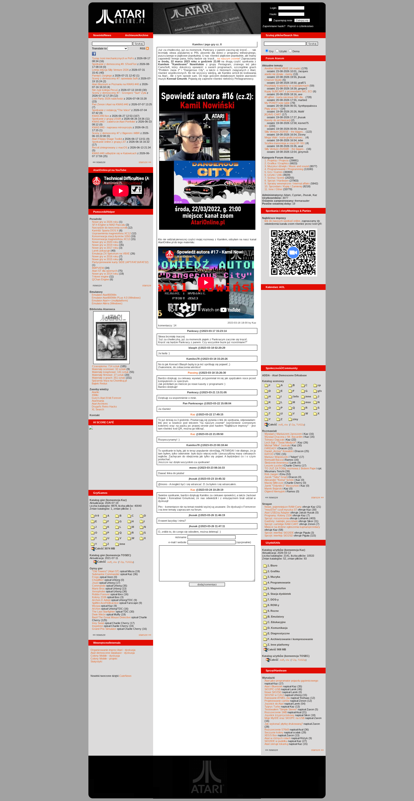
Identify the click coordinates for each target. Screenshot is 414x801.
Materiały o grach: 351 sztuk (108, 377)
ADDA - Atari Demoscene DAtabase (284, 375)
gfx (319, 390)
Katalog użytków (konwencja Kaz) (283, 549)
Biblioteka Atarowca (102, 309)
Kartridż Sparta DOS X (105, 230)
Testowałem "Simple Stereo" (280, 709)
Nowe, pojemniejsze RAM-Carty (283, 506)
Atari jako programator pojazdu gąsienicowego (291, 680)
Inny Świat (98, 623)
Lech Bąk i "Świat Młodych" (280, 442)
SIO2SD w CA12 (274, 695)
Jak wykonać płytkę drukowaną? (283, 723)
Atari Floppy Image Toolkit (107, 138)
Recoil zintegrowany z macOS (109, 147)
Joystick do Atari (274, 703)
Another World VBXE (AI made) (282, 68)
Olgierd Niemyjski (274, 491)
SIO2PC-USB (272, 689)
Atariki (95, 392)
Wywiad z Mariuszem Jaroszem (283, 433)
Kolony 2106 (99, 597)
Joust (95, 582)
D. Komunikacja (277, 627)
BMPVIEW (98, 267)
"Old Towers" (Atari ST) (105, 571)
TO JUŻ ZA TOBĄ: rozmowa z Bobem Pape (290, 468)
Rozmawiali (269, 431)
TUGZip (129, 562)
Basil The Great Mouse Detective (111, 617)
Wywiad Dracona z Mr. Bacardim (283, 436)
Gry (271, 51)
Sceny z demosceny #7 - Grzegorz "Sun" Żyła (119, 92)
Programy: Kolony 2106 (278, 515)
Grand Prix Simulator (104, 628)
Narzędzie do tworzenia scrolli (109, 227)
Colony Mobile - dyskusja (105, 655)
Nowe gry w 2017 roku (105, 247)
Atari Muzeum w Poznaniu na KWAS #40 (115, 84)
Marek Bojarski (273, 488)
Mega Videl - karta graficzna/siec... (284, 137)
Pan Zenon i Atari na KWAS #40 (110, 104)
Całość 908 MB (277, 649)
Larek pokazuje (101, 250)
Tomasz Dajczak (274, 439)
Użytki (283, 51)
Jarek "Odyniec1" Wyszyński (281, 485)
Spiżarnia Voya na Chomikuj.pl (109, 380)
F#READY (270, 448)
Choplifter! (98, 579)
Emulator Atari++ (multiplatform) (110, 300)
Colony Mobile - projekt (104, 658)
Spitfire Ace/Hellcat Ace (105, 602)
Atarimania (98, 400)
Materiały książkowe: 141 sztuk (110, 372)
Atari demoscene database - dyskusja (113, 652)
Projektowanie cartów (276, 700)
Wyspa (96, 605)
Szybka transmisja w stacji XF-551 (284, 143)
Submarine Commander (106, 574)
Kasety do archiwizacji (277, 120)
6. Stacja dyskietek (279, 593)
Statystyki (96, 661)
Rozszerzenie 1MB (275, 712)
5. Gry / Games (273, 172)
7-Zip (121, 562)
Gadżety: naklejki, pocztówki (281, 521)
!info (295, 396)
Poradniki (96, 219)
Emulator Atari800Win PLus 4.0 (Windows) (116, 297)
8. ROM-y (273, 605)
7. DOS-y (273, 599)
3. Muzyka (273, 576)
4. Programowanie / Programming (283, 169)
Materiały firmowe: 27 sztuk (108, 374)
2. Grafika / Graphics (276, 163)
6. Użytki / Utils (273, 174)
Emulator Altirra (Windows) (107, 303)
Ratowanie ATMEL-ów (277, 697)
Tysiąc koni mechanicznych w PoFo (113, 58)
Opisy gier (96, 568)
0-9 (96, 515)
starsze (146, 285)
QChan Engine (100, 279)
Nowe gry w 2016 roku (105, 256)
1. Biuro (272, 565)
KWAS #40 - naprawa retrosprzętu (112, 127)
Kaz (192, 414)
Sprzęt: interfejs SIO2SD (278, 535)
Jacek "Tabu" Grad (275, 477)
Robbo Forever (101, 594)
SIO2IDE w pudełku (275, 741)
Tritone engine (100, 276)
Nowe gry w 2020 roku (105, 242)
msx (308, 402)
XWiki (95, 395)
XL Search (98, 409)
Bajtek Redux (99, 383)
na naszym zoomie (228, 58)
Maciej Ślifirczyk (273, 482)
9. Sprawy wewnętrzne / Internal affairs (287, 183)
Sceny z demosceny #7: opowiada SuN (115, 78)
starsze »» (145, 162)
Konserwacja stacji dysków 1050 (111, 236)
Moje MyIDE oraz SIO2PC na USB (284, 718)
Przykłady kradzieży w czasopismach (286, 85)
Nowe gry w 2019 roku (105, 244)
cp (319, 385)
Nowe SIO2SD (273, 692)
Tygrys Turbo (272, 706)
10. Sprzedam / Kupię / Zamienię (283, 186)
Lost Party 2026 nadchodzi (107, 98)
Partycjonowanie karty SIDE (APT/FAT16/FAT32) (120, 262)
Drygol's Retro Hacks (104, 406)
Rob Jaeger (271, 474)
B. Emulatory (275, 616)
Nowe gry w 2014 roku (105, 273)
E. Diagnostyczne (278, 633)
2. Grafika (273, 571)
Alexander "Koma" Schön (279, 479)
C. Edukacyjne (276, 622)
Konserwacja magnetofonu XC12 (111, 239)
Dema (296, 51)
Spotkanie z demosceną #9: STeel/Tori (114, 64)
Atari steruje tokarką (276, 743)
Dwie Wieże (99, 614)
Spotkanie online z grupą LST (109, 141)
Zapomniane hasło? (274, 26)
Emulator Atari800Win (104, 294)
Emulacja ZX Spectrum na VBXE (111, 253)
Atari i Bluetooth (273, 686)
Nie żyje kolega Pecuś (105, 89)
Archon (96, 608)
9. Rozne (273, 610)
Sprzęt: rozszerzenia (276, 518)
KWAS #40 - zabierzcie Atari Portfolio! (113, 121)
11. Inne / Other (273, 189)
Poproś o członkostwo (300, 26)
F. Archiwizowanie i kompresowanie (290, 639)
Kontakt (95, 415)
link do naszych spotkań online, (282, 220)
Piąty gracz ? (272, 108)
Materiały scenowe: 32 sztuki (109, 369)
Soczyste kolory (273, 732)
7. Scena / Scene (274, 177)
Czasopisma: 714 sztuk (106, 366)
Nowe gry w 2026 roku (105, 221)
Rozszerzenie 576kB (276, 729)
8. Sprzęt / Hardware (276, 180)
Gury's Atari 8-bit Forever (106, 397)
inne (122, 543)
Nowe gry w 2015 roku (105, 259)
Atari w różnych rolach (277, 738)
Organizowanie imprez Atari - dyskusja (113, 649)
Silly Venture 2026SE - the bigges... (284, 131)
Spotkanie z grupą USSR (106, 118)
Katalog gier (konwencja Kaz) (108, 500)
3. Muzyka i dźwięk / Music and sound (286, 166)
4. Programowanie (278, 582)
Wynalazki (268, 677)
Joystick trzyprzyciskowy (279, 715)
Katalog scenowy (273, 381)
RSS (143, 48)
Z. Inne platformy (278, 644)
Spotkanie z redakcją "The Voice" (111, 110)
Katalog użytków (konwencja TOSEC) (286, 655)
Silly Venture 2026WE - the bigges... (285, 148)
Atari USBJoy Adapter (277, 512)
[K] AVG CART (272, 114)
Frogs (95, 577)
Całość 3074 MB (105, 548)
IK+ (266, 125)
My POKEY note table (277, 102)
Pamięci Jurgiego (102, 75)
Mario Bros (98, 588)
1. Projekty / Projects (276, 160)
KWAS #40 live (100, 115)
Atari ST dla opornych (104, 270)
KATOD (268, 454)
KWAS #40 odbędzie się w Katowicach (114, 153)
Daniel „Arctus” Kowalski (278, 451)
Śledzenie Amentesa (276, 462)
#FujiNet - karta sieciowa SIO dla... (284, 97)
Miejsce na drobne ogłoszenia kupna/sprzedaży (292, 526)
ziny (295, 419)
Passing (193, 372)
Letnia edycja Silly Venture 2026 (110, 69)
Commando (98, 585)
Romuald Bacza (273, 459)
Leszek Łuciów (273, 465)
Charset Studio (273, 79)
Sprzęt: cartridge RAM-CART (281, 524)
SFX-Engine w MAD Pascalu (108, 224)
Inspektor (97, 625)
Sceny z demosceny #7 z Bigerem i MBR (116, 133)
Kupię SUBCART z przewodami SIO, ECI (288, 91)
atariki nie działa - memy (278, 74)
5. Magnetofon (276, 588)
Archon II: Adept (101, 600)
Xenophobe (98, 591)
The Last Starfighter (103, 611)
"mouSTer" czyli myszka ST (280, 509)
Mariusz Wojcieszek (276, 456)
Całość (101, 561)
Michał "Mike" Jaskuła (277, 445)
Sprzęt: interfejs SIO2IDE (279, 532)
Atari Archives (100, 403)
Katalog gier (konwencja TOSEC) (110, 555)
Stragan (267, 503)
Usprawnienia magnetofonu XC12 (111, 233)
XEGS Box (270, 735)
